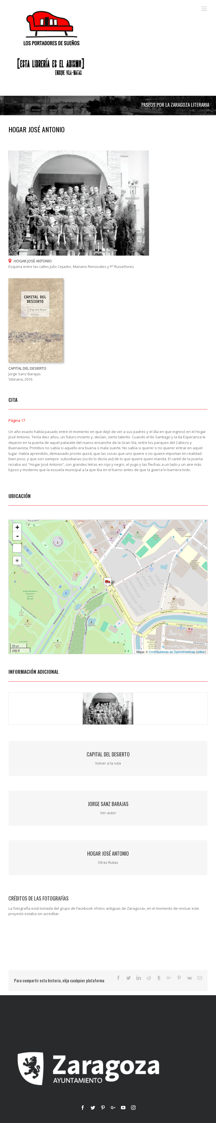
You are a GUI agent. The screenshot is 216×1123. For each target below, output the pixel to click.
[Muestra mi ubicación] (17, 560)
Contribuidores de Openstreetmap (172, 651)
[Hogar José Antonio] (107, 582)
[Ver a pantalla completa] (17, 548)
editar (201, 651)
